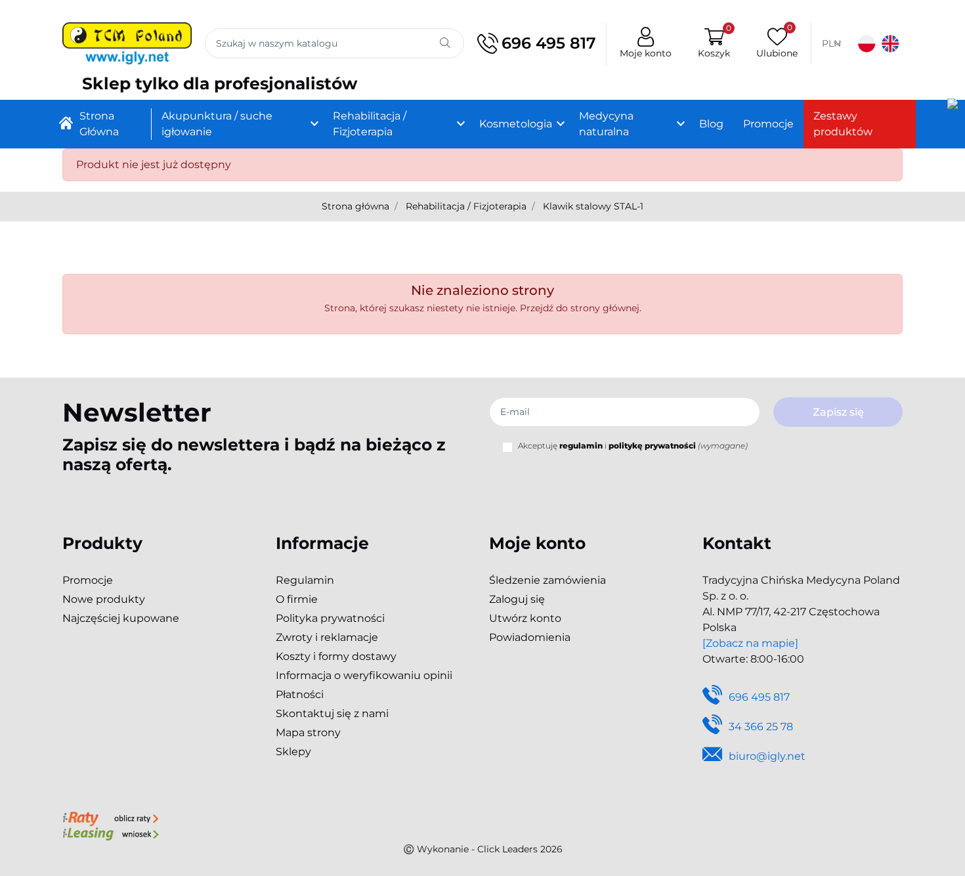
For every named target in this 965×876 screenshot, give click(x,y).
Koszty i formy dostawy (336, 656)
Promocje (87, 580)
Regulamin (305, 580)
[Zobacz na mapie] (750, 643)
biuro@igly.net (767, 756)
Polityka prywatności (330, 618)
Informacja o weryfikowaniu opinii (364, 675)
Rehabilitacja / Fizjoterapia (466, 206)
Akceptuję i (633, 445)
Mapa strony (308, 732)
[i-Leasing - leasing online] (110, 833)
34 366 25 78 (761, 726)
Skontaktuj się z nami (332, 713)
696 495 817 (549, 43)
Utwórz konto (525, 618)
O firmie (297, 599)
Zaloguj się (517, 599)
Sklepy (293, 751)
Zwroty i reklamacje (327, 637)
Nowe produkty (103, 599)
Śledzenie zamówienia (547, 580)
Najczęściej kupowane (120, 618)
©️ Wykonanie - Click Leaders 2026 (483, 849)
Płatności (300, 694)
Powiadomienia (529, 637)
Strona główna (355, 206)
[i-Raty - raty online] (110, 817)
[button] (714, 43)
